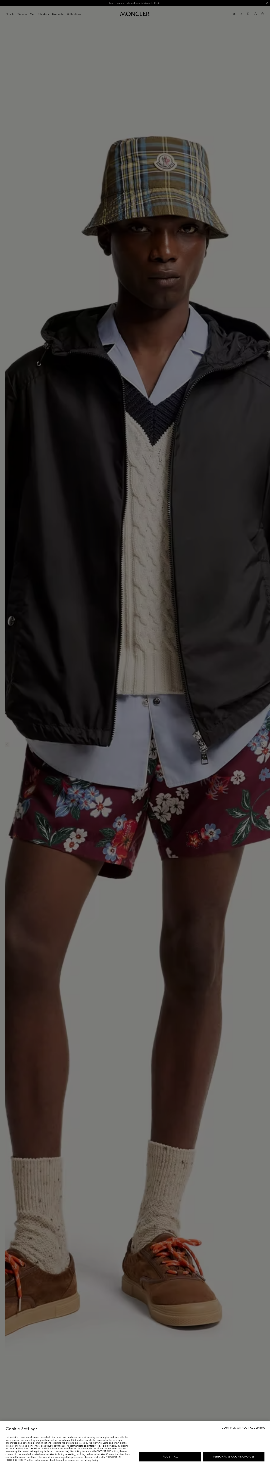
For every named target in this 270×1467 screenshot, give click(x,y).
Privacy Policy (91, 1460)
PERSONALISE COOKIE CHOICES (233, 1456)
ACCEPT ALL (170, 1456)
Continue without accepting (243, 1427)
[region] (135, 1444)
